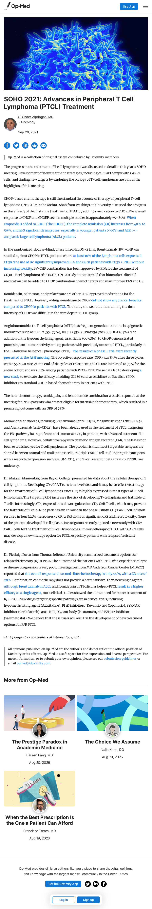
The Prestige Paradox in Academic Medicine (39, 744)
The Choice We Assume (112, 742)
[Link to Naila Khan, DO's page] (112, 730)
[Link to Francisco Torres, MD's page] (39, 806)
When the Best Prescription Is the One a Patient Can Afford (39, 820)
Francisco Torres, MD (39, 831)
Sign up (88, 900)
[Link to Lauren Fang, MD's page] (39, 730)
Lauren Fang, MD (39, 755)
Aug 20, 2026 (27, 762)
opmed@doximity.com (33, 663)
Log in (63, 900)
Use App (129, 6)
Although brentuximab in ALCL (27, 586)
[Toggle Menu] (145, 6)
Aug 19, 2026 (27, 837)
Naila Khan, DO (112, 750)
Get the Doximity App (63, 884)
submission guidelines (120, 658)
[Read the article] (39, 713)
